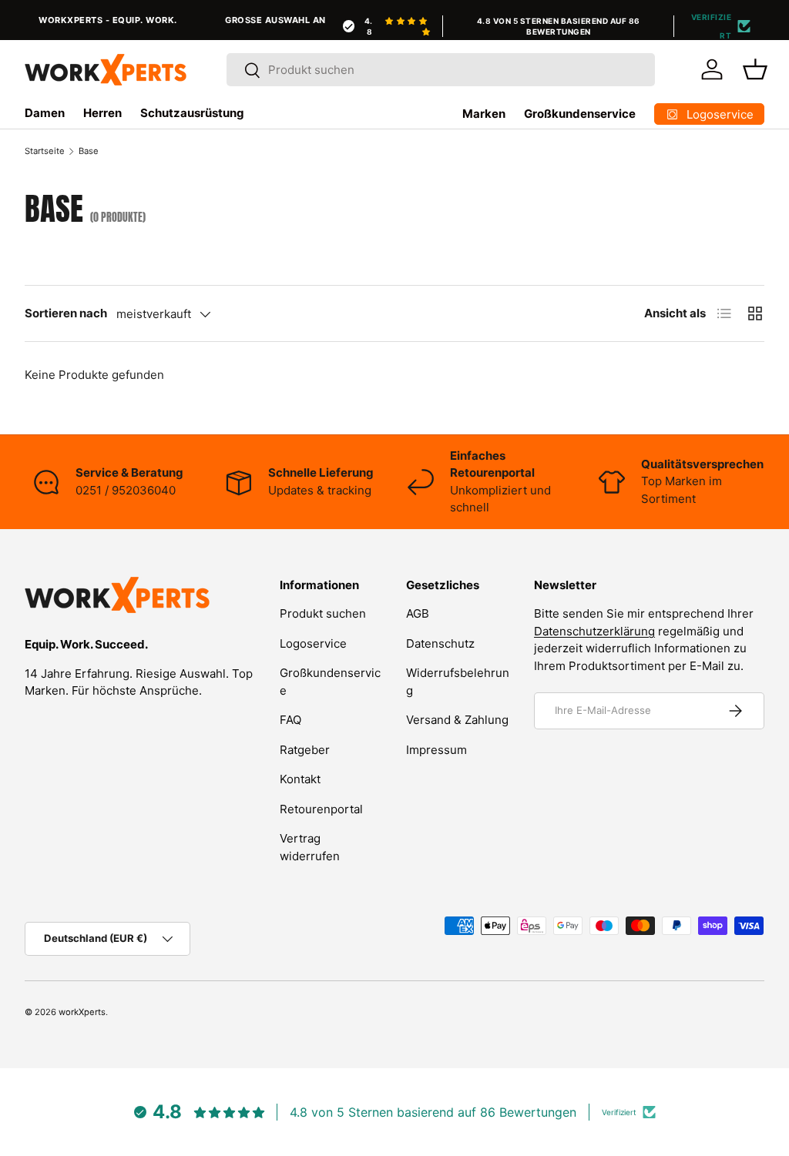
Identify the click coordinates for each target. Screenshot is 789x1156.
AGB (417, 613)
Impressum (436, 749)
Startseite (45, 151)
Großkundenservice (580, 113)
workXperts (82, 1012)
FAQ (290, 719)
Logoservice (313, 643)
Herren (102, 113)
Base (89, 151)
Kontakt (300, 779)
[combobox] (441, 69)
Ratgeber (305, 749)
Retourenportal (321, 809)
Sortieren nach (66, 313)
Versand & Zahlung (457, 719)
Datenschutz (440, 643)
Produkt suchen (323, 613)
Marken (483, 113)
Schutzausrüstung (192, 113)
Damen (45, 113)
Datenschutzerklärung (594, 631)
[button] (755, 69)
